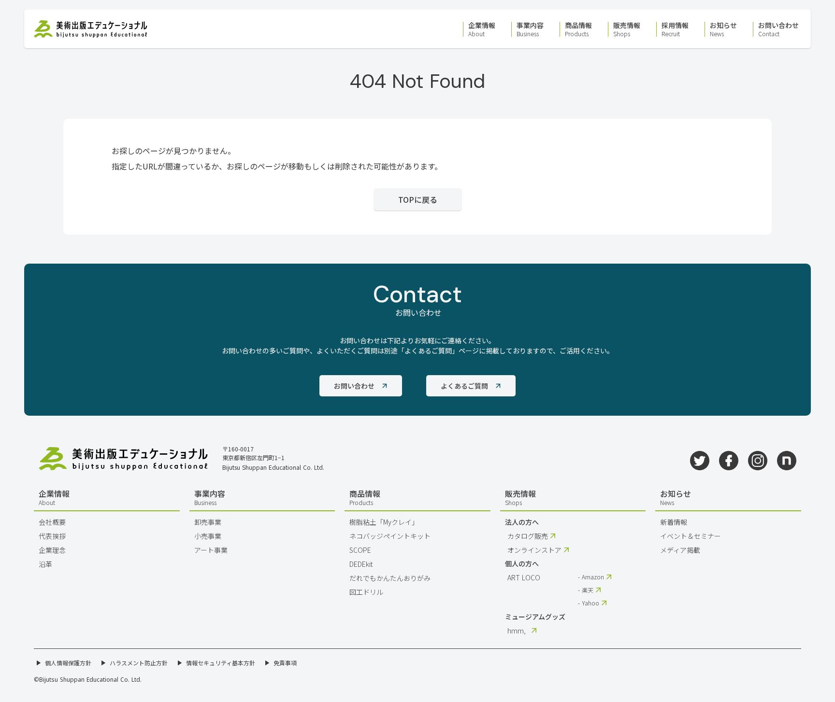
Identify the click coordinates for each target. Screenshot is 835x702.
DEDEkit (361, 564)
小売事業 (207, 536)
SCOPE (360, 550)
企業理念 (52, 550)
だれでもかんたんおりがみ (390, 578)
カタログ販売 (527, 536)
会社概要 (52, 522)
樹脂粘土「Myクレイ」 (383, 522)
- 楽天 (585, 590)
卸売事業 (207, 522)
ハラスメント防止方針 (139, 663)
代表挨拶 (52, 536)
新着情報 (673, 522)
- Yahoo (588, 603)
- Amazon (591, 577)
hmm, (516, 630)
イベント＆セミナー (690, 536)
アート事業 (211, 550)
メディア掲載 (680, 550)
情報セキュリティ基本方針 (220, 663)
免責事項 (285, 663)
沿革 (45, 564)
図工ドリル (366, 592)
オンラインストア (534, 550)
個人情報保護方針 (68, 663)
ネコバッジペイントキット (390, 536)
